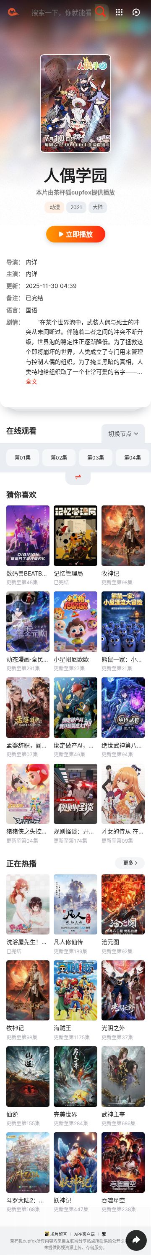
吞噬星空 (113, 1200)
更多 (128, 863)
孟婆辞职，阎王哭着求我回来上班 (27, 745)
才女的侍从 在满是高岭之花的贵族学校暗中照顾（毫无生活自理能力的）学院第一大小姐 (123, 831)
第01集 (23, 458)
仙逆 (12, 1114)
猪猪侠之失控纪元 (27, 831)
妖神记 (62, 1200)
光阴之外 (113, 1027)
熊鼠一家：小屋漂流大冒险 (123, 659)
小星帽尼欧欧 (71, 659)
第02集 (59, 458)
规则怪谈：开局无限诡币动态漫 (75, 831)
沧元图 (110, 941)
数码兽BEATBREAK (27, 573)
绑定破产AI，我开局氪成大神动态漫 (75, 745)
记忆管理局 (68, 573)
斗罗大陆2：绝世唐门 (27, 1200)
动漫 (55, 207)
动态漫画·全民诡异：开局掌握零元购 (27, 659)
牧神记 (110, 573)
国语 (31, 309)
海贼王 (62, 1027)
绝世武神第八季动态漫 (123, 745)
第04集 (132, 458)
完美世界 (65, 1114)
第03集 (95, 458)
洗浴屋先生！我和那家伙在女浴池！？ (27, 941)
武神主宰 (113, 1114)
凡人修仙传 (68, 941)
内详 (31, 261)
